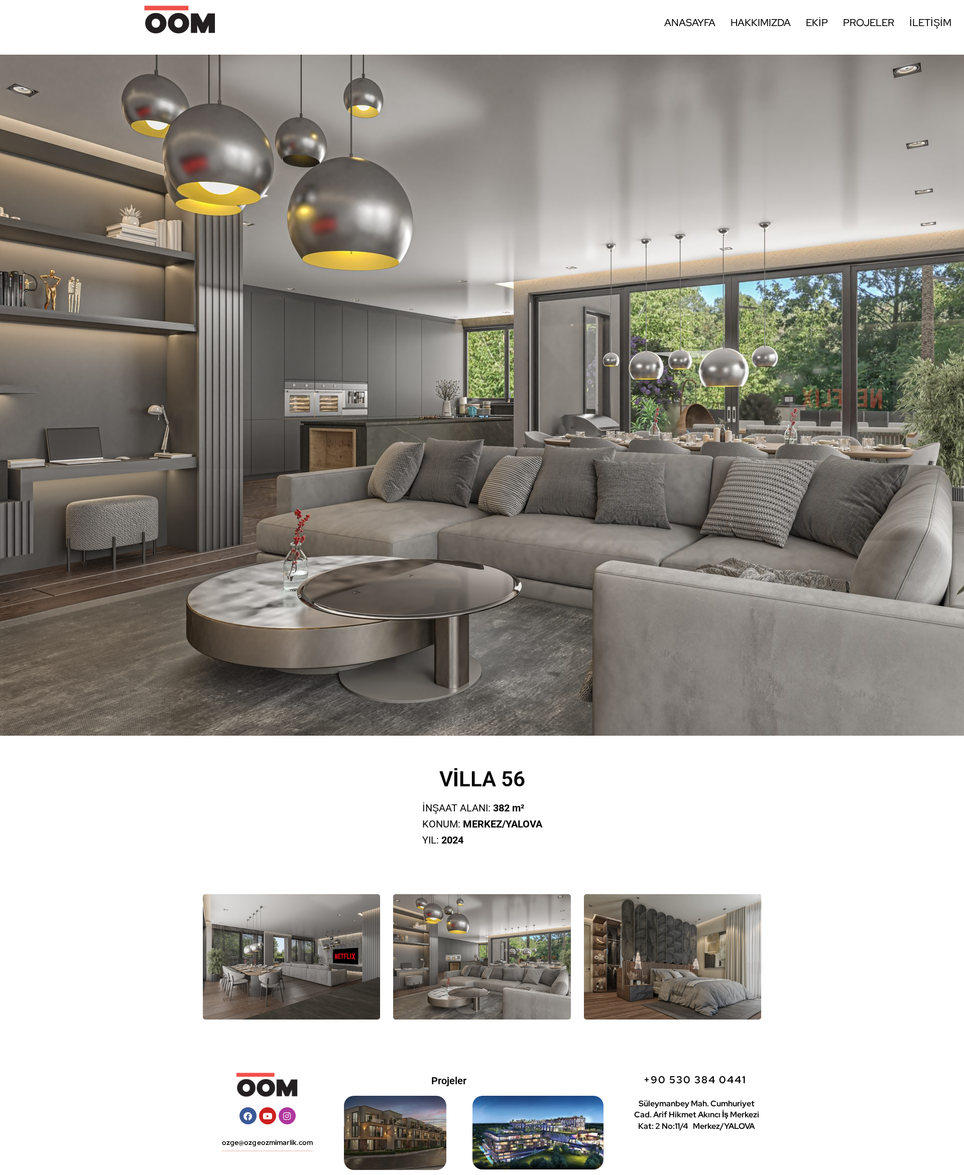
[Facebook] (248, 1115)
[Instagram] (287, 1115)
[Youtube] (267, 1115)
